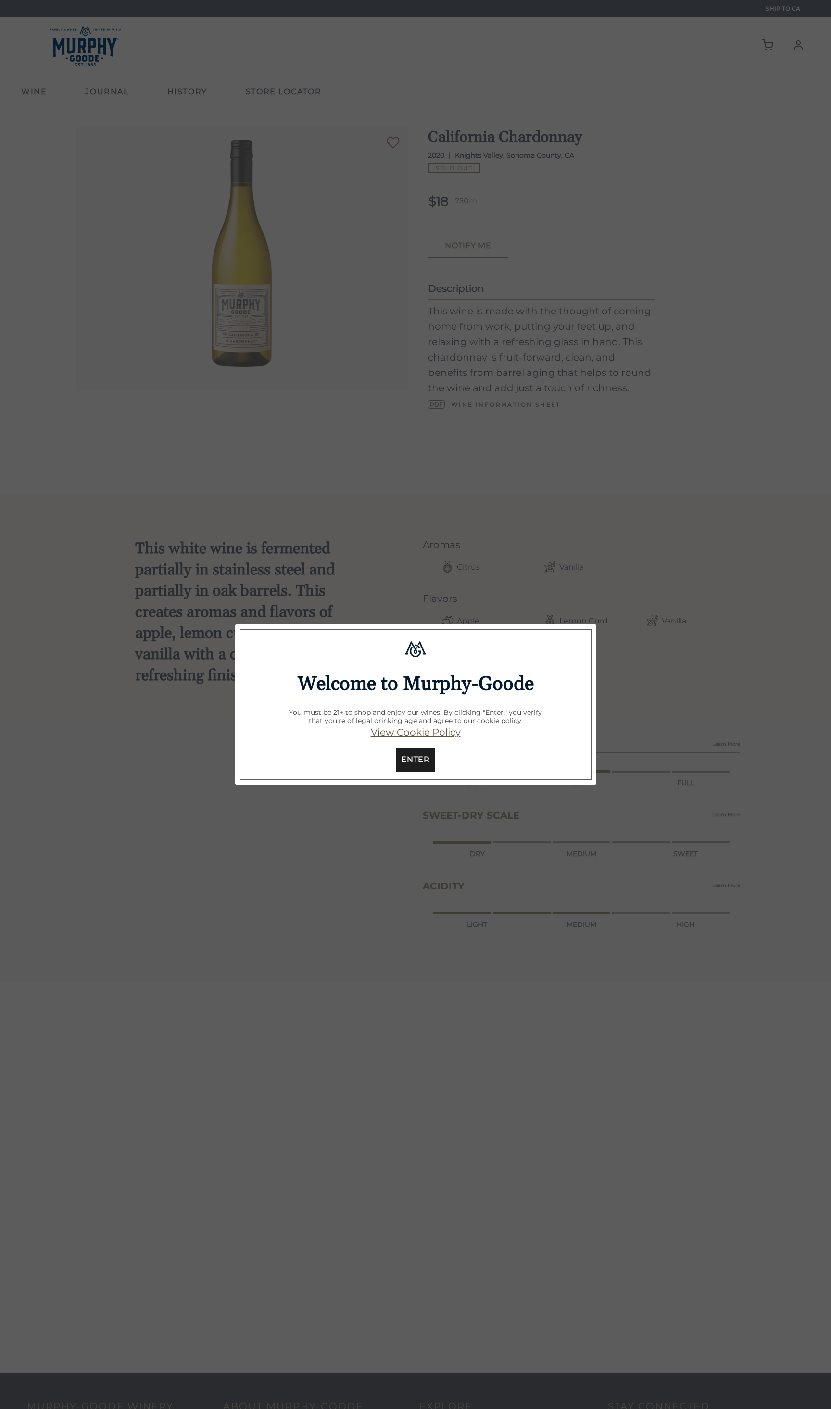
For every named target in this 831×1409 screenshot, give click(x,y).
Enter (415, 759)
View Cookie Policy (416, 732)
